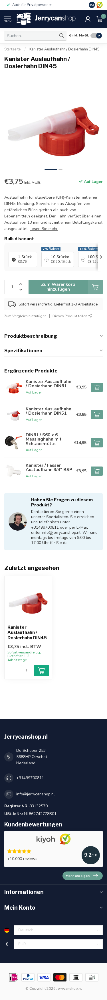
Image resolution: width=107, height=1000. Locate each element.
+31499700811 (30, 778)
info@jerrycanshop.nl (35, 794)
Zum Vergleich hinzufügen (25, 315)
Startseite (12, 49)
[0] (99, 19)
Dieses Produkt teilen (70, 315)
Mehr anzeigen (78, 875)
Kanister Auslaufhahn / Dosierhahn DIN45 (64, 49)
